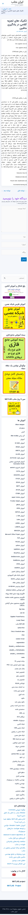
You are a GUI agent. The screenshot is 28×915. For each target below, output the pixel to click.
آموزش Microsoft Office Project (14, 534)
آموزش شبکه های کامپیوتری (16, 575)
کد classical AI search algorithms (14, 835)
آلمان (22, 432)
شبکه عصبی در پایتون (17, 732)
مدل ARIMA (20, 765)
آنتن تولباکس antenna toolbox (15, 590)
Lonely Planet (20, 620)
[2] (20, 40)
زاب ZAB (21, 713)
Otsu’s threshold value (17, 631)
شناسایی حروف (19, 746)
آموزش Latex (20, 519)
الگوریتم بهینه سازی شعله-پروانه (15, 594)
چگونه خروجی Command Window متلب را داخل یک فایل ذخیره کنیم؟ (14, 813)
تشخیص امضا (20, 672)
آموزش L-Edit (20, 516)
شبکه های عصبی (19, 735)
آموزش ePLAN (20, 490)
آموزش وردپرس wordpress (16, 586)
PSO (23, 635)
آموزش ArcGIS (20, 454)
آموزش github (20, 505)
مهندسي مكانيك (19, 784)
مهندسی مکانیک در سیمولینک (15, 780)
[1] (14, 38)
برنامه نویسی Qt (19, 661)
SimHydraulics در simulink (16, 650)
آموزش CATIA (20, 471)
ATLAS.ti (21, 428)
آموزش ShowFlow (19, 553)
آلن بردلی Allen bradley (17, 436)
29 (6, 74)
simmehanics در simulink (17, 654)
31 (22, 90)
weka (22, 657)
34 (11, 132)
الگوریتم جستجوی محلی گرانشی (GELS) (14, 604)
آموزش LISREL (19, 523)
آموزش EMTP (20, 486)
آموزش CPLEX (20, 479)
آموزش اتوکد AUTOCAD (17, 458)
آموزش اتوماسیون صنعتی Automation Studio (16, 463)
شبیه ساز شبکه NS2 (18, 739)
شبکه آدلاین (20, 724)
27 (8, 40)
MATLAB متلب (19, 31)
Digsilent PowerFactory (17, 617)
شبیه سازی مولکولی (18, 743)
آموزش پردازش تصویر (18, 571)
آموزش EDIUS (20, 482)
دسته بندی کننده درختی (17, 706)
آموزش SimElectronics (17, 557)
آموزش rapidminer (19, 549)
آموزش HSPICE (19, 512)
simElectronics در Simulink (16, 646)
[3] (22, 104)
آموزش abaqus (20, 447)
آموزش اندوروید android (17, 467)
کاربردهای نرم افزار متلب (17, 838)
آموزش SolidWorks (18, 560)
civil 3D (22, 613)
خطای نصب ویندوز (18, 860)
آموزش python (20, 545)
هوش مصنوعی (19, 791)
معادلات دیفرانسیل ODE (17, 769)
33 (25, 90)
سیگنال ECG (20, 717)
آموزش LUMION (19, 527)
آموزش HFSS (20, 508)
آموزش (25, 31)
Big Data (21, 609)
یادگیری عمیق (20, 795)
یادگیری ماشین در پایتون (17, 798)
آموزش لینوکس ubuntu (17, 579)
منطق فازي (21, 772)
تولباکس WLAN (19, 683)
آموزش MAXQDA (19, 531)
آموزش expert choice (18, 497)
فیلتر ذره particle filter (17, 754)
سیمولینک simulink (18, 720)
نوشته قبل (22, 190)
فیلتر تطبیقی (20, 750)
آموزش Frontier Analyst (17, 501)
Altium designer (19, 424)
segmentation (20, 642)
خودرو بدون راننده (19, 691)
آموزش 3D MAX (19, 443)
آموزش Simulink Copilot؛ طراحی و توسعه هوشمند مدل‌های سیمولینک (14, 828)
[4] (26, 185)
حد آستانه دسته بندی (18, 687)
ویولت (22, 787)
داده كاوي (21, 694)
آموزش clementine (19, 475)
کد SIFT (22, 758)
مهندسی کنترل (20, 776)
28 (10, 40)
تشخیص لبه (20, 680)
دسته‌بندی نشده (19, 709)
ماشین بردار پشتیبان (18, 761)
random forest (20, 639)
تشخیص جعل (20, 676)
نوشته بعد (5, 190)
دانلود (22, 698)
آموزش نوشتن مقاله (18, 583)
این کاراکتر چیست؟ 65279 (16, 864)
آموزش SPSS (20, 564)
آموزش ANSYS (20, 450)
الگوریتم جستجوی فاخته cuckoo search (14, 598)
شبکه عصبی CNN (19, 728)
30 (23, 83)
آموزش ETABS (20, 493)
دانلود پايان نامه (19, 702)
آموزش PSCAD (19, 542)
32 (24, 90)
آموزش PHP (20, 538)
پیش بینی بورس (19, 668)
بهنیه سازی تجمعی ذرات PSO (15, 665)
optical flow (21, 628)
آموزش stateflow (19, 568)
